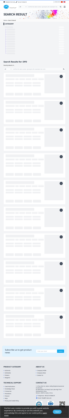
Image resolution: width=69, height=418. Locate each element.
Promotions (8, 393)
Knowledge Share (10, 389)
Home (5, 20)
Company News (41, 373)
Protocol (7, 396)
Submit (61, 351)
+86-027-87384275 (50, 395)
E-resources (8, 391)
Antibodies (8, 373)
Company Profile (41, 370)
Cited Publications (10, 386)
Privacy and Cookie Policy (12, 401)
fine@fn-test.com (46, 398)
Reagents (7, 377)
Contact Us (40, 375)
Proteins (7, 375)
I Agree (57, 412)
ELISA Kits (7, 370)
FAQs (6, 398)
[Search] (60, 7)
